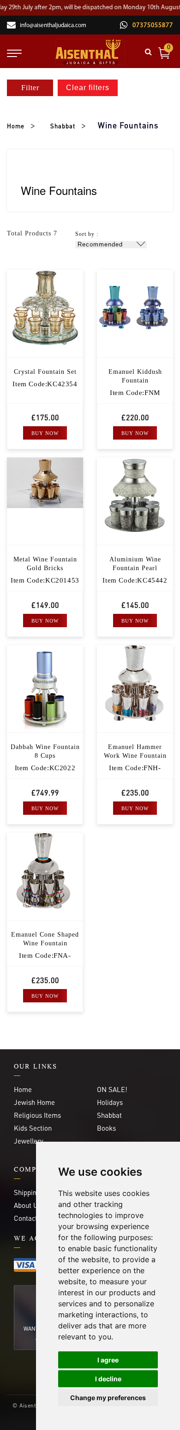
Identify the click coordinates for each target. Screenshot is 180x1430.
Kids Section (33, 1128)
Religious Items (37, 1115)
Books (106, 1128)
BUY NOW (45, 433)
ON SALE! (112, 1089)
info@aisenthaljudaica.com (53, 26)
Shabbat (62, 126)
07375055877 (152, 25)
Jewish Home (34, 1102)
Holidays (110, 1102)
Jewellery (28, 1140)
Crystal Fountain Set (45, 371)
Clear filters (87, 88)
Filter (30, 88)
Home (15, 126)
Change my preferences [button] (108, 1397)
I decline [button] (108, 1379)
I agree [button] (108, 1360)
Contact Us (30, 1218)
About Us (27, 1205)
